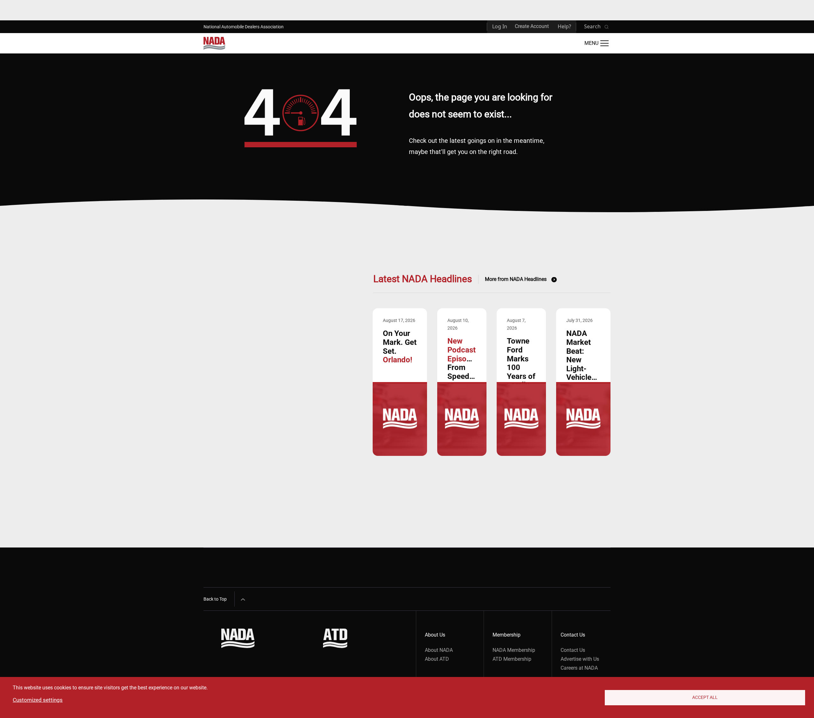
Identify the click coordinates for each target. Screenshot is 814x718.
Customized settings (38, 700)
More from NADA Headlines (516, 279)
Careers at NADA (579, 668)
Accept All (705, 697)
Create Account (532, 26)
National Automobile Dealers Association (244, 26)
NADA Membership (514, 650)
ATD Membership (512, 659)
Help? (564, 26)
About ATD (437, 659)
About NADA (439, 650)
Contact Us (573, 650)
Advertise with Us (580, 659)
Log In (499, 26)
